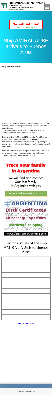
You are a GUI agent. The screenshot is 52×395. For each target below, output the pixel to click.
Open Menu (47, 7)
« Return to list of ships (26, 323)
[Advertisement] (26, 95)
